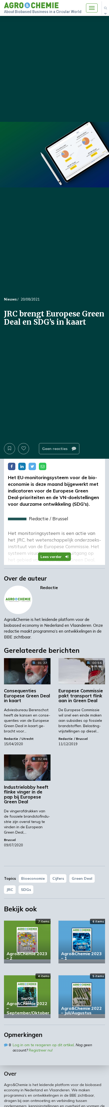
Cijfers (58, 878)
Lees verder (51, 556)
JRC (9, 889)
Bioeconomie (33, 878)
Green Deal (82, 878)
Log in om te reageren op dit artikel (43, 1044)
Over (10, 1073)
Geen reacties (55, 448)
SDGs (26, 889)
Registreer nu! (41, 1050)
